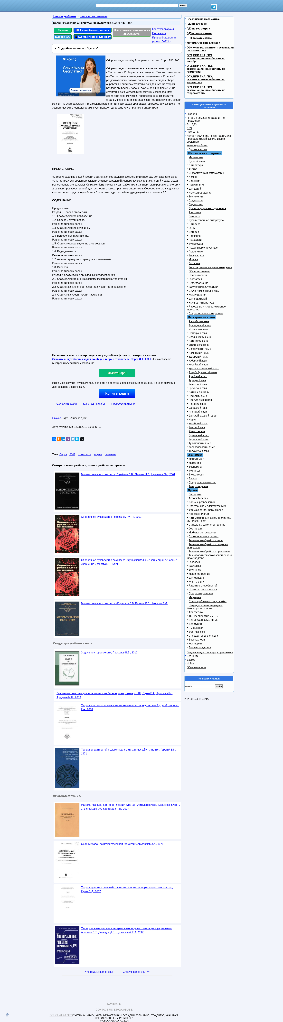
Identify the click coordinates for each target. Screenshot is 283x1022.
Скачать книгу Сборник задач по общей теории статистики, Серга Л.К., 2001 (101, 359)
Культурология (197, 294)
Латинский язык (198, 341)
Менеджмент (196, 458)
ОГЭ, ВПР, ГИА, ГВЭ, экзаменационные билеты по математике (206, 79)
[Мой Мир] (63, 439)
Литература (196, 165)
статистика (84, 454)
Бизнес (193, 478)
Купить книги (117, 393)
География (195, 279)
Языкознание (197, 431)
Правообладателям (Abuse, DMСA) (164, 39)
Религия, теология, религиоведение (210, 267)
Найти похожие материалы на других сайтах (132, 32)
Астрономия (196, 251)
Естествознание (198, 283)
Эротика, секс (197, 631)
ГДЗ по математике (199, 33)
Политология (197, 184)
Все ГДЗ (192, 124)
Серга (63, 454)
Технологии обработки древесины (209, 551)
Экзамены (193, 132)
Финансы (194, 470)
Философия (196, 243)
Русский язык (197, 161)
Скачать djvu (117, 373)
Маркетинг (195, 462)
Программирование (201, 593)
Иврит (192, 419)
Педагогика (196, 204)
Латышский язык (199, 392)
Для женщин (196, 577)
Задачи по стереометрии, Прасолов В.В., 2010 (109, 652)
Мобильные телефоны (202, 532)
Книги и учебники (197, 145)
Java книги (195, 569)
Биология (194, 180)
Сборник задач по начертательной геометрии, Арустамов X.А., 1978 (122, 844)
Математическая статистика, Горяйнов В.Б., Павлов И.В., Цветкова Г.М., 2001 (128, 474)
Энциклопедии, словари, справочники (210, 652)
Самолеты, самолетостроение (207, 524)
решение (110, 454)
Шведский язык (198, 407)
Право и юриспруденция (203, 247)
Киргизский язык (198, 439)
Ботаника (194, 216)
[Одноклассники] (59, 439)
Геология (194, 562)
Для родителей (198, 298)
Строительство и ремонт (203, 536)
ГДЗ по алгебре (197, 23)
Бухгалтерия (196, 474)
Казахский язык (198, 384)
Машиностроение (199, 573)
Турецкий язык (197, 380)
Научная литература (201, 302)
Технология (196, 196)
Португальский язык (201, 400)
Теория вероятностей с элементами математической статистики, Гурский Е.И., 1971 (129, 751)
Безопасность (197, 639)
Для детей (195, 188)
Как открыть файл (163, 29)
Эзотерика (195, 494)
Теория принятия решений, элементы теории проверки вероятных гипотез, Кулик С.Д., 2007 (127, 889)
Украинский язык (199, 345)
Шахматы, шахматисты (203, 589)
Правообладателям (123, 403)
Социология (196, 200)
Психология (196, 239)
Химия (193, 177)
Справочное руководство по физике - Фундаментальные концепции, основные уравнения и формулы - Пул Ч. (129, 562)
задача (98, 454)
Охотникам (195, 528)
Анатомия (195, 212)
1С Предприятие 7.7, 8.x (203, 616)
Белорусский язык (200, 348)
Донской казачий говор (203, 415)
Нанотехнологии (199, 513)
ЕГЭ (189, 128)
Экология (194, 263)
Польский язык (198, 396)
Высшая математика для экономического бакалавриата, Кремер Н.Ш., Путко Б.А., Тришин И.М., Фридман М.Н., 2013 (115, 695)
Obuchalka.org (61, 1015)
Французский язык (200, 325)
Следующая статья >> (136, 971)
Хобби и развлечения (202, 502)
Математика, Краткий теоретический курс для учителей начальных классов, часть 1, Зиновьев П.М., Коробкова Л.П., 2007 (130, 806)
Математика (196, 157)
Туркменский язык (200, 443)
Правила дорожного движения (207, 208)
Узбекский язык (198, 360)
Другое (191, 659)
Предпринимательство (202, 482)
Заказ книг (195, 566)
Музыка (193, 259)
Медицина (195, 597)
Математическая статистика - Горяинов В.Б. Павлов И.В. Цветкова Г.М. (124, 603)
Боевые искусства (200, 647)
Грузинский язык (199, 435)
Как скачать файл (66, 403)
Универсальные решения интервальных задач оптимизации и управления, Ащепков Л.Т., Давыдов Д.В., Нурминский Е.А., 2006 (126, 930)
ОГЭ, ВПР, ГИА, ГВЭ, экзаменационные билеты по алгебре (206, 58)
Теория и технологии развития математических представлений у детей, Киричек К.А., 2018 (130, 707)
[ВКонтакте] (54, 439)
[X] (82, 439)
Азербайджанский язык (203, 372)
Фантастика (196, 612)
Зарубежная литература (203, 287)
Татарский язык (198, 356)
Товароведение (198, 486)
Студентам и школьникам (204, 290)
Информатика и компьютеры (206, 173)
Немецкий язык (198, 333)
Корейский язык (198, 364)
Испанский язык (198, 329)
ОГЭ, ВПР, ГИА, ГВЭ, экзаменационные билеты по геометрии (206, 69)
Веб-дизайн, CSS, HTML (203, 620)
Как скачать (159, 33)
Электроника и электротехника (207, 506)
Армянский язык (198, 352)
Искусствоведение (200, 192)
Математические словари (203, 42)
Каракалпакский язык (202, 447)
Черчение (195, 235)
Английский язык (199, 321)
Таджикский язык (199, 451)
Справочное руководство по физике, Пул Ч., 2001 (111, 516)
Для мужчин (196, 623)
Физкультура (196, 255)
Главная (192, 114)
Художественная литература (206, 220)
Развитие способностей (203, 585)
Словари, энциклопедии (203, 635)
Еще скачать (62, 36)
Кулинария (195, 643)
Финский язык (197, 427)
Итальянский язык (200, 337)
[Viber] (68, 439)
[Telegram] (73, 439)
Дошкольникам (198, 149)
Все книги (192, 656)
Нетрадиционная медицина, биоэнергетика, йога (205, 607)
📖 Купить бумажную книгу (92, 30)
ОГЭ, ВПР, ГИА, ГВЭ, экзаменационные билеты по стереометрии (206, 90)
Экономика (195, 466)
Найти (190, 663)
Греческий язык (198, 388)
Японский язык (198, 411)
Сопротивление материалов (206, 313)
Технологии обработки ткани (206, 540)
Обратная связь (196, 667)
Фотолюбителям (198, 498)
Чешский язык (197, 403)
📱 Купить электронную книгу (93, 36)
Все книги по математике (203, 19)
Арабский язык (198, 376)
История (194, 232)
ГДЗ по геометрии (198, 28)
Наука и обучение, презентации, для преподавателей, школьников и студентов (209, 138)
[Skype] (77, 439)
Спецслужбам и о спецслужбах (207, 601)
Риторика (194, 224)
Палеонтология (198, 275)
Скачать (63, 30)
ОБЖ (192, 228)
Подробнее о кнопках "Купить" (78, 48)
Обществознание (199, 271)
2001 (72, 454)
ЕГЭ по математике (199, 38)
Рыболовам (196, 627)
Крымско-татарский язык (204, 368)
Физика (193, 169)
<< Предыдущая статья (99, 971)
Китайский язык (198, 423)
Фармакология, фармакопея (206, 510)
